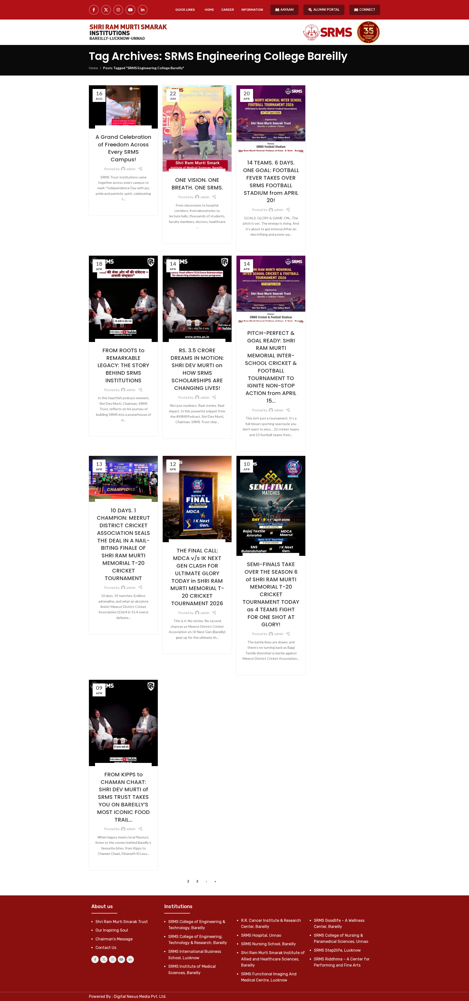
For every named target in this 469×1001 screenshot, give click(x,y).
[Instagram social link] (118, 10)
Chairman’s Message (114, 939)
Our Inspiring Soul (112, 930)
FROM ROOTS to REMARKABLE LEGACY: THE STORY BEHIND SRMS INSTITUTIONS (123, 365)
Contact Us (106, 947)
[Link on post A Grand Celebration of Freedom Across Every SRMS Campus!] (123, 106)
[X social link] (106, 10)
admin (131, 169)
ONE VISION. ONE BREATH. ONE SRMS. (197, 183)
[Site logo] (128, 32)
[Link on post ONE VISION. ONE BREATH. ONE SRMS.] (197, 128)
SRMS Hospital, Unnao (261, 935)
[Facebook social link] (94, 10)
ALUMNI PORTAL (326, 9)
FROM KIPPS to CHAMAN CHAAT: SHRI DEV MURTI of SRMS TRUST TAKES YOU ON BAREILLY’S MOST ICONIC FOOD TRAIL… (123, 797)
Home (93, 68)
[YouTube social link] (130, 10)
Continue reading (123, 207)
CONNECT (367, 9)
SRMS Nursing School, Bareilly (268, 944)
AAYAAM (287, 9)
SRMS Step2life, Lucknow (337, 950)
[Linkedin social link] (143, 10)
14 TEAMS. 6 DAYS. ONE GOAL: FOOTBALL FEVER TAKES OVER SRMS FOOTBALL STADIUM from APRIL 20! (271, 181)
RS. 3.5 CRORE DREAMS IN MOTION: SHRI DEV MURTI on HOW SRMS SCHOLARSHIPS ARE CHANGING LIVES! (197, 369)
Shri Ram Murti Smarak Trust (122, 921)
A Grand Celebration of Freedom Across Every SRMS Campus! (123, 148)
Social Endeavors (117, 128)
